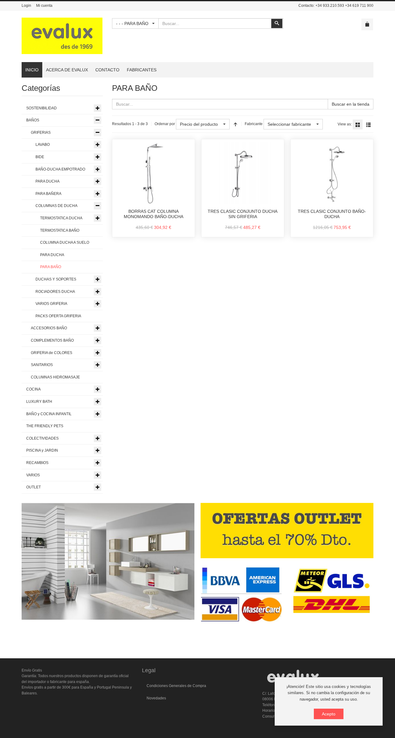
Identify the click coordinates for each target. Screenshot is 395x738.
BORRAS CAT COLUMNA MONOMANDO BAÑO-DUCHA (153, 214)
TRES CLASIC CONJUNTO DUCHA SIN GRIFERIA (242, 214)
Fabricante (254, 124)
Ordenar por (165, 124)
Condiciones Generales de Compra (176, 686)
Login (26, 5)
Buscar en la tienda (350, 104)
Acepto (328, 713)
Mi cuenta (44, 5)
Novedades (156, 698)
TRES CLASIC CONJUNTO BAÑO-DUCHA (332, 214)
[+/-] (235, 124)
